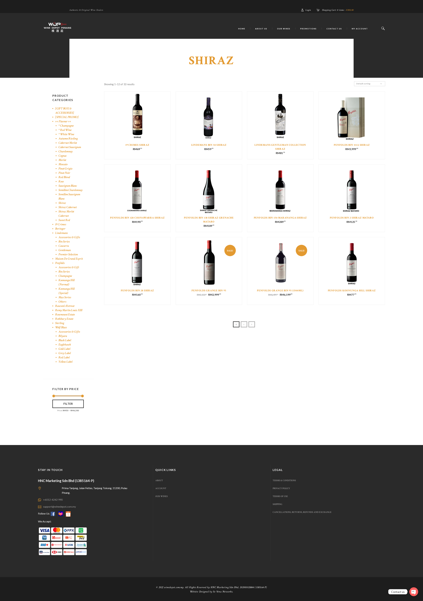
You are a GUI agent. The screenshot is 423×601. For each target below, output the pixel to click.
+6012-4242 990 (53, 499)
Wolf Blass (61, 327)
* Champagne (66, 126)
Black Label (64, 340)
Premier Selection (68, 254)
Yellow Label (65, 362)
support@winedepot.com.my (59, 506)
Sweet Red (64, 220)
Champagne (65, 276)
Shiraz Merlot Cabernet (66, 213)
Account (160, 488)
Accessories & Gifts (69, 237)
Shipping (277, 504)
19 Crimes (60, 224)
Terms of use (280, 496)
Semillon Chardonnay (70, 190)
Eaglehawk (64, 345)
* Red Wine (65, 130)
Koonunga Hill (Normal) (66, 282)
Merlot (62, 160)
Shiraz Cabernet (67, 207)
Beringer (60, 229)
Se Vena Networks (222, 591)
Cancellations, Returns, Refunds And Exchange (302, 512)
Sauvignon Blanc (67, 186)
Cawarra (63, 246)
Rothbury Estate (64, 319)
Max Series (64, 297)
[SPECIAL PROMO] (67, 117)
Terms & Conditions (284, 480)
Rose (61, 181)
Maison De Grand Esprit (69, 259)
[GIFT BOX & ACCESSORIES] (64, 110)
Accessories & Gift (68, 267)
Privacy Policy (281, 488)
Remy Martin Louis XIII (68, 310)
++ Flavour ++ (63, 121)
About (159, 480)
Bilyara (62, 336)
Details (137, 191)
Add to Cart (137, 193)
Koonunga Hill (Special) (66, 291)
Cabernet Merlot (67, 143)
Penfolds (60, 263)
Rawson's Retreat (64, 306)
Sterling (59, 323)
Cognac (62, 156)
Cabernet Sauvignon (69, 147)
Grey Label (64, 353)
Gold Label (64, 349)
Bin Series (64, 242)
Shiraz (62, 203)
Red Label (64, 357)
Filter (68, 403)
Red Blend (64, 177)
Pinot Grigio (65, 169)
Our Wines (161, 496)
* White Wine (66, 134)
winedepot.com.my (174, 587)
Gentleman (64, 250)
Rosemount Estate (65, 314)
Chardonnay (65, 151)
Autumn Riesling (68, 139)
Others (62, 302)
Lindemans (61, 233)
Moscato (62, 164)
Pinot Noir (64, 173)
